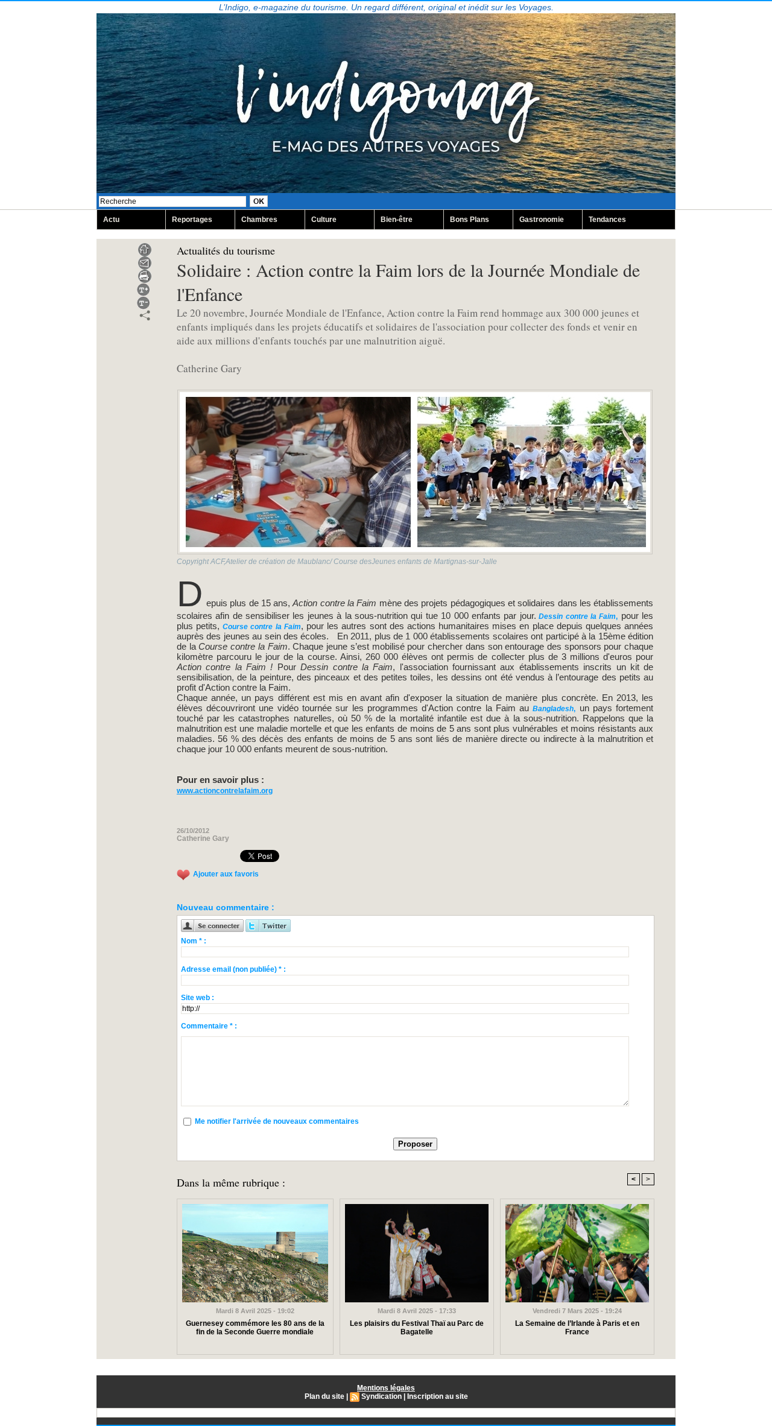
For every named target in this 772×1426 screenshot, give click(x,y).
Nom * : (193, 941)
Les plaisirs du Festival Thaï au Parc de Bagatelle (417, 1327)
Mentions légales (386, 1388)
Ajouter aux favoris (226, 874)
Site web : (197, 997)
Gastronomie (541, 219)
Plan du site (324, 1396)
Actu (111, 219)
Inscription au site (437, 1396)
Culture (324, 219)
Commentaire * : (209, 1026)
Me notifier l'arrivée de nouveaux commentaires (277, 1121)
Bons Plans (469, 219)
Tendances (607, 219)
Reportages (192, 219)
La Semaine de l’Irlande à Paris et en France (577, 1327)
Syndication (381, 1396)
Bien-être (397, 219)
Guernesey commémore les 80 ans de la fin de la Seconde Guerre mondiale (255, 1327)
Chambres (259, 219)
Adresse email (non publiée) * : (233, 969)
